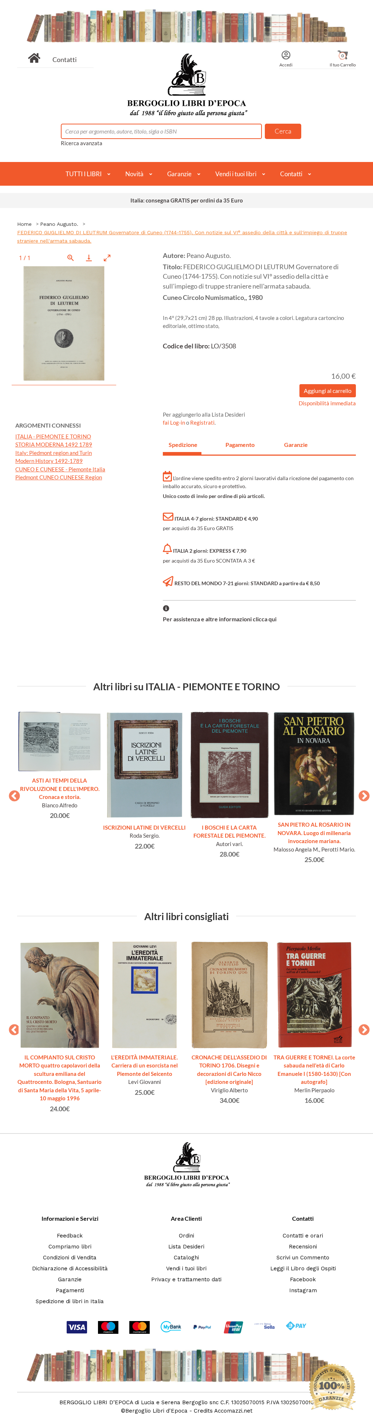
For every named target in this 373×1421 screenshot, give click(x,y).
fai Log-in (174, 422)
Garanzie (179, 174)
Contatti (64, 59)
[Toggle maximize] (107, 257)
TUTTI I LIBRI (84, 174)
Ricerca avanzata (81, 143)
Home (24, 224)
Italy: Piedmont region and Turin (53, 452)
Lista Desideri (186, 1246)
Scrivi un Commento (302, 1257)
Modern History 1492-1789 (49, 460)
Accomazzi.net (233, 1411)
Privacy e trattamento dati (186, 1279)
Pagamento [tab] (240, 444)
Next (361, 794)
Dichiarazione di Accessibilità (70, 1268)
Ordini (186, 1235)
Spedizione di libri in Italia (70, 1301)
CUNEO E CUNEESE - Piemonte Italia (60, 469)
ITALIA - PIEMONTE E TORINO (53, 436)
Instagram (303, 1290)
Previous (11, 794)
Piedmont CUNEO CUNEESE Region (58, 477)
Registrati (202, 422)
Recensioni (303, 1246)
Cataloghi (186, 1257)
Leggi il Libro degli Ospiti (303, 1268)
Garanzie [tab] (296, 444)
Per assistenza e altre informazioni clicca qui (219, 618)
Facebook (303, 1279)
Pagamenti (70, 1290)
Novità (134, 174)
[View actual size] (71, 257)
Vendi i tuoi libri (235, 174)
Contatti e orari (303, 1235)
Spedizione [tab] (183, 444)
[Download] (89, 257)
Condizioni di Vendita (70, 1257)
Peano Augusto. (59, 224)
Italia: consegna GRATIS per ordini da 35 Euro (186, 200)
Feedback (70, 1235)
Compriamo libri (69, 1246)
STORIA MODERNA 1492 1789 (53, 444)
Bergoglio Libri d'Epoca (156, 1411)
